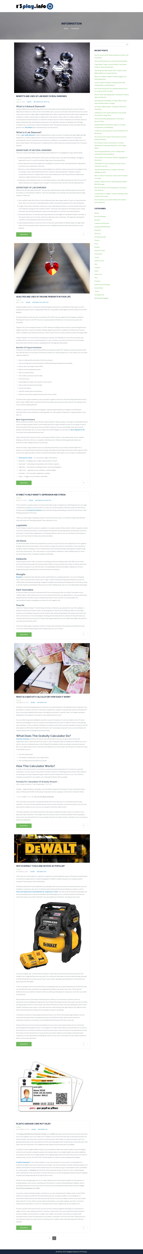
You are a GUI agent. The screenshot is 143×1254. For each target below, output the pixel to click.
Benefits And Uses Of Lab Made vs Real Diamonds (41, 96)
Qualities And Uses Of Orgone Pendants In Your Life (43, 297)
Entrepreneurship (100, 237)
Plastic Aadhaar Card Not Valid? (33, 1124)
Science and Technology (102, 284)
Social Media (98, 288)
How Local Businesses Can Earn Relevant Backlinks (110, 61)
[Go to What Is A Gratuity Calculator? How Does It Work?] (52, 668)
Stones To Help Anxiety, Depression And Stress (41, 495)
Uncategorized (99, 295)
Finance (97, 240)
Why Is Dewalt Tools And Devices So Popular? (40, 866)
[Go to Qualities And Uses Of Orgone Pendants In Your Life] (52, 268)
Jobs (95, 264)
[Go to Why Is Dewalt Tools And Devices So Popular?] (52, 848)
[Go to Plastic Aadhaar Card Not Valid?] (52, 1086)
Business (97, 220)
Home (66, 28)
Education (97, 230)
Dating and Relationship (102, 227)
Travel (96, 291)
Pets (95, 278)
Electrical (97, 233)
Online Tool (98, 274)
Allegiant (69, 1252)
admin (29, 102)
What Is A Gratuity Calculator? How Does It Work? (43, 697)
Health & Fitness (99, 250)
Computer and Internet (101, 223)
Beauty (96, 213)
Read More (24, 234)
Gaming (96, 247)
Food (96, 244)
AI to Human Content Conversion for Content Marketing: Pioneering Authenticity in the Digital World (110, 145)
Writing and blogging (101, 298)
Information (75, 28)
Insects (96, 257)
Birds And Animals (100, 216)
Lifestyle (46, 102)
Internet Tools (99, 261)
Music (96, 271)
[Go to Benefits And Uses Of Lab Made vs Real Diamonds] (52, 67)
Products (97, 281)
